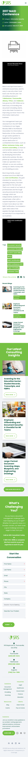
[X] (24, 277)
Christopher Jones (15, 22)
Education (20, 697)
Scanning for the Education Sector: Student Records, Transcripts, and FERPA (19, 290)
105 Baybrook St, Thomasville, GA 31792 (14, 646)
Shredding (8, 692)
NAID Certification (14, 260)
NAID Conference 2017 (15, 264)
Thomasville (16, 98)
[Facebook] (21, 277)
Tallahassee (7, 98)
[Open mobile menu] (25, 3)
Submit (7, 624)
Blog (7, 705)
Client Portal (20, 705)
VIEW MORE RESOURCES (13, 489)
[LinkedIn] (18, 277)
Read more (9, 395)
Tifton (10, 101)
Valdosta (20, 101)
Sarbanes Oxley (13, 272)
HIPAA (10, 256)
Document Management (8, 688)
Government (20, 691)
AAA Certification (11, 178)
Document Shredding (15, 249)
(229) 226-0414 (14, 656)
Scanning (7, 695)
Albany (5, 101)
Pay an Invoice (20, 708)
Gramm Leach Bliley (14, 253)
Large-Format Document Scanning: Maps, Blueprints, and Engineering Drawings (18, 326)
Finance (20, 694)
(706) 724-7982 (14, 672)
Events (8, 708)
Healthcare (20, 688)
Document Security (14, 245)
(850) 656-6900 (14, 664)
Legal (20, 685)
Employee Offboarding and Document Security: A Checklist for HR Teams (19, 308)
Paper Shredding (13, 268)
